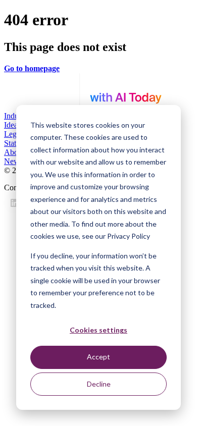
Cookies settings (98, 330)
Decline (99, 384)
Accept (98, 356)
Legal (13, 134)
